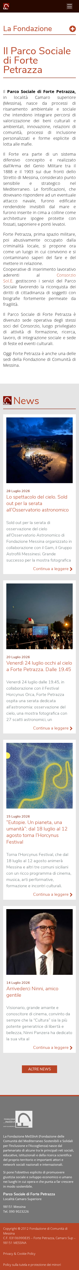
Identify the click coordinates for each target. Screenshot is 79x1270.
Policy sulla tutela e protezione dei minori (32, 1264)
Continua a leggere (51, 569)
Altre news (39, 1069)
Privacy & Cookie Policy (19, 1253)
